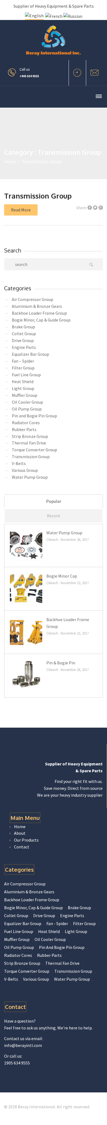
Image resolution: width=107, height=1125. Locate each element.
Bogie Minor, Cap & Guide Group (41, 320)
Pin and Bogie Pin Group (34, 415)
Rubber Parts (24, 429)
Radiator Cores (26, 422)
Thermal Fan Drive (29, 443)
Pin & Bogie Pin (60, 662)
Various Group (25, 470)
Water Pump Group (30, 477)
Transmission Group (38, 195)
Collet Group (24, 333)
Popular (53, 501)
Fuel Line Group (26, 374)
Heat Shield (22, 381)
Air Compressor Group (32, 299)
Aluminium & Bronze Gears (37, 306)
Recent (53, 515)
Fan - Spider (57, 923)
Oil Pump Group (27, 409)
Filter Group (23, 368)
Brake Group (23, 326)
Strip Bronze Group (30, 436)
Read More (21, 210)
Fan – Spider (23, 361)
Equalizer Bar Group (30, 354)
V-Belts (19, 463)
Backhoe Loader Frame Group (39, 313)
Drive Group (23, 340)
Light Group (23, 388)
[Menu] (98, 97)
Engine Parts (24, 347)
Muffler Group (24, 395)
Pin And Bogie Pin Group (62, 947)
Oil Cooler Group (27, 402)
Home (10, 161)
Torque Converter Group (34, 449)
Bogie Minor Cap (61, 576)
